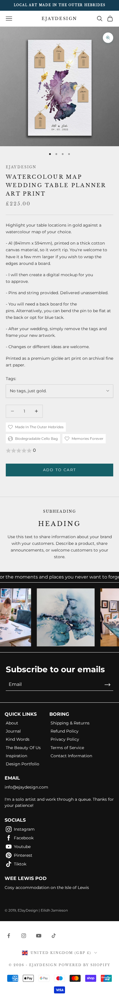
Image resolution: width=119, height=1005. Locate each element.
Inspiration (16, 755)
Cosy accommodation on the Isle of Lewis (47, 887)
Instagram (24, 829)
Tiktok (20, 864)
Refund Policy (65, 731)
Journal (13, 731)
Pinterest (23, 855)
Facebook (24, 837)
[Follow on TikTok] (54, 936)
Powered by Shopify (84, 965)
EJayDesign (21, 167)
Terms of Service (67, 747)
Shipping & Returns (70, 723)
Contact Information (71, 755)
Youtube (22, 846)
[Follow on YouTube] (39, 936)
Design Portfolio (22, 764)
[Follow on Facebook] (9, 936)
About (12, 723)
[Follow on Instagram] (24, 936)
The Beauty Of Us (23, 747)
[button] (59, 450)
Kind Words (17, 739)
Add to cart (59, 469)
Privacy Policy (65, 739)
